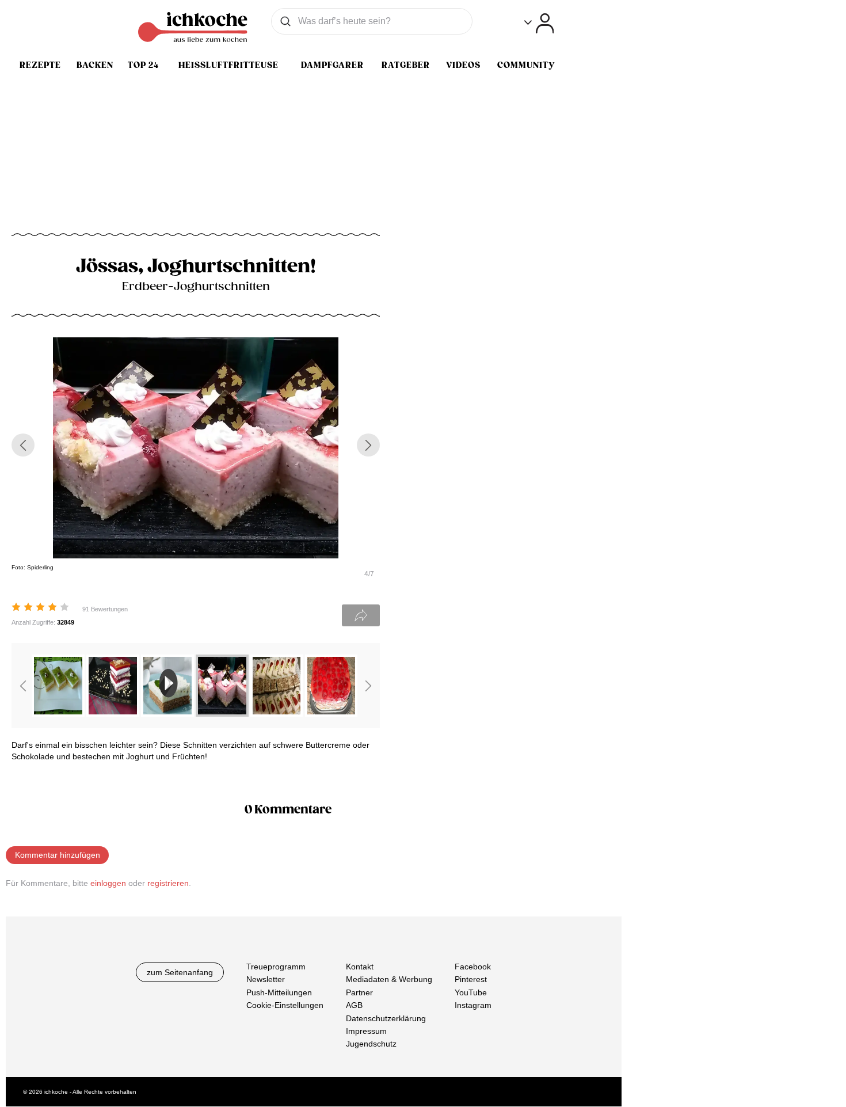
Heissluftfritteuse (228, 65)
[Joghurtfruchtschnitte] (112, 713)
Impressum (366, 1031)
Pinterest (471, 979)
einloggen (108, 883)
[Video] (167, 713)
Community (526, 65)
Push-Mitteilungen (279, 992)
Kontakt (360, 966)
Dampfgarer (332, 65)
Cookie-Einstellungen (284, 1006)
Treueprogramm (276, 966)
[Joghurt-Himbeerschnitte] (331, 713)
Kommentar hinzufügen (57, 854)
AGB (354, 1005)
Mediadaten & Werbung (389, 979)
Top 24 (143, 65)
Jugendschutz (371, 1044)
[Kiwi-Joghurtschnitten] (58, 713)
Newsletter (265, 979)
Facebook (473, 966)
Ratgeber (406, 65)
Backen (95, 65)
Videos (463, 65)
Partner (359, 992)
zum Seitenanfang (180, 972)
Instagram (473, 1005)
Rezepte (40, 65)
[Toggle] (539, 23)
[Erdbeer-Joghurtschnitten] (222, 713)
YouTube (471, 992)
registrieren (168, 883)
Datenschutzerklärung (386, 1018)
